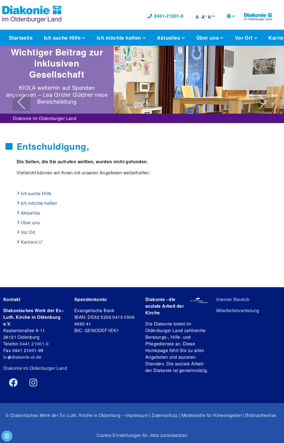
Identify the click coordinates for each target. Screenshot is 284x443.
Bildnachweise (260, 415)
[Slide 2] (138, 105)
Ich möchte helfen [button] (120, 37)
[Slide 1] (129, 105)
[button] (231, 17)
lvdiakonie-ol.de (22, 357)
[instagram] (33, 383)
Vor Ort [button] (244, 37)
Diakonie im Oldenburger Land (44, 118)
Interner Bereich (232, 299)
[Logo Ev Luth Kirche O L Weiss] (199, 299)
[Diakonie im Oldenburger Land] (258, 16)
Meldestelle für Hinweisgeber (211, 415)
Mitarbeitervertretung (237, 310)
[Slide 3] (146, 105)
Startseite (21, 37)
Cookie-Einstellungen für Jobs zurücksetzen (142, 435)
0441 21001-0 (34, 343)
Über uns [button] (208, 37)
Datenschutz (165, 415)
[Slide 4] (154, 105)
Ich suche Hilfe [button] (63, 37)
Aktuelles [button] (169, 37)
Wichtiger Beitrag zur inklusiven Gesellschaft (57, 62)
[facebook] (13, 383)
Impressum (136, 415)
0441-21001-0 (168, 16)
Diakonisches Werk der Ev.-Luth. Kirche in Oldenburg (65, 415)
